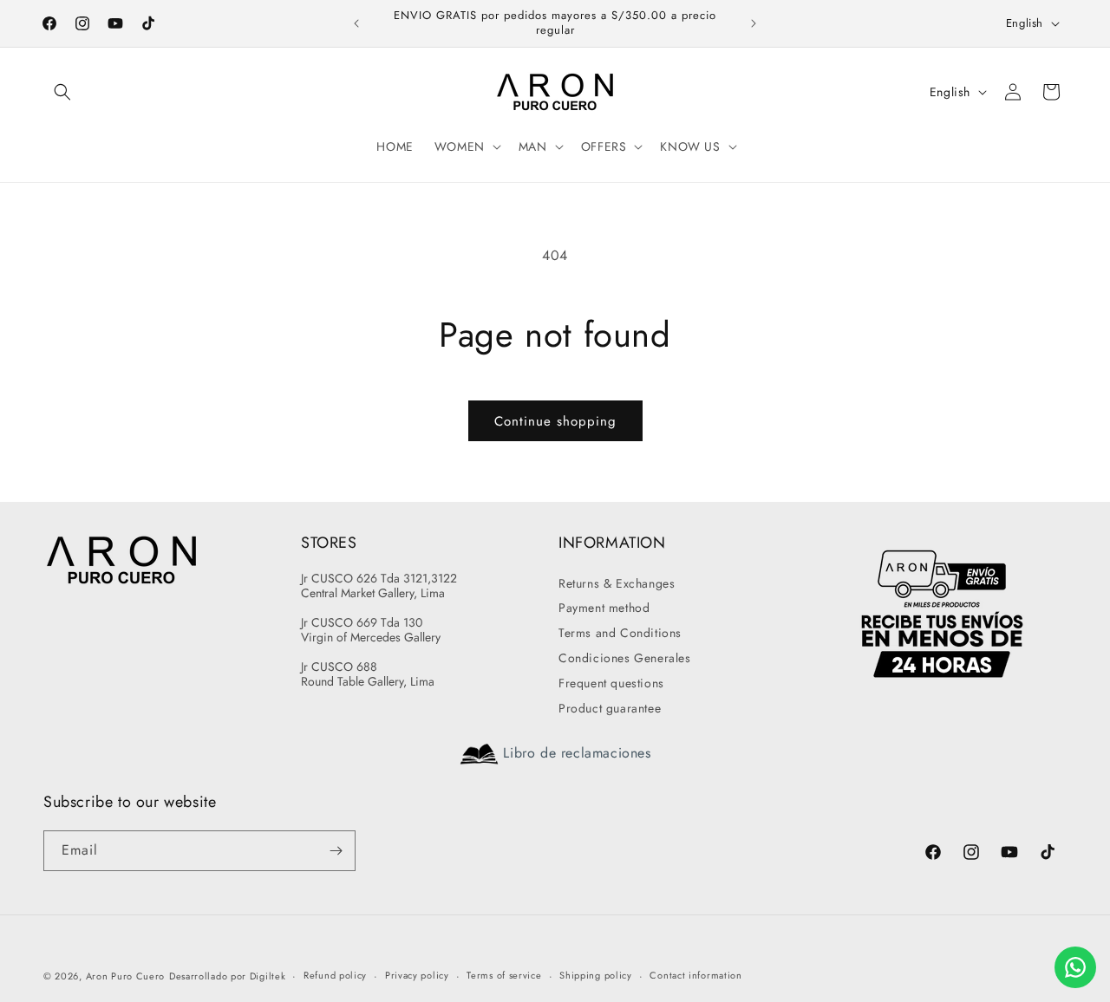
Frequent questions (611, 683)
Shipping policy (595, 975)
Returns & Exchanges (616, 583)
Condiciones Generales (624, 658)
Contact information (695, 975)
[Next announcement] (754, 23)
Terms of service (504, 975)
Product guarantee (609, 708)
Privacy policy (417, 975)
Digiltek (268, 976)
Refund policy (335, 975)
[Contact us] (1075, 967)
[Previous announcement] (356, 23)
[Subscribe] (336, 850)
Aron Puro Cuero (126, 976)
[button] (62, 92)
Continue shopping (555, 421)
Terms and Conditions (620, 632)
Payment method (604, 607)
